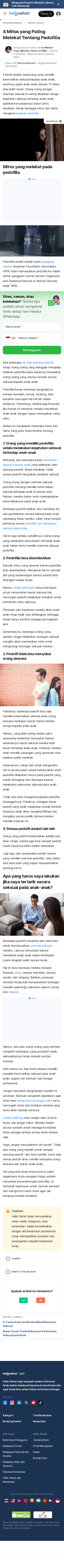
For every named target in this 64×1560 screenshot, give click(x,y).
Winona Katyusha (26, 63)
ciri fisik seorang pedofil (37, 362)
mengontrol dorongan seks (34, 1100)
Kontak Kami (40, 1457)
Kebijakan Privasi (12, 1445)
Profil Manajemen (43, 1445)
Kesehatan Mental (12, 22)
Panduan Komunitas (14, 1471)
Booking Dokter (12, 1421)
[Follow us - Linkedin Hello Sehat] (19, 1402)
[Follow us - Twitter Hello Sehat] (26, 1402)
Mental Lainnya (36, 22)
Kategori (8, 1415)
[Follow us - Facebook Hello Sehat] (5, 1402)
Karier (36, 1451)
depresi (13, 992)
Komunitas (39, 1421)
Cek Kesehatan (42, 1415)
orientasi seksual (41, 945)
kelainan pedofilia (27, 113)
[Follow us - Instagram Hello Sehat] (12, 1402)
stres (18, 972)
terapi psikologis (24, 587)
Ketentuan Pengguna (15, 1439)
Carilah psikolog (13, 1118)
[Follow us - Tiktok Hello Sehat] (40, 1402)
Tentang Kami (41, 1439)
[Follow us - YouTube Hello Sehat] (33, 1402)
